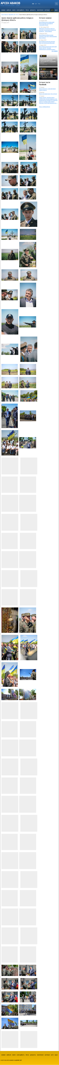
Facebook (42, 84)
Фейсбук (9, 10)
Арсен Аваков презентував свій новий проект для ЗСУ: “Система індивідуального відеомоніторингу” (48, 48)
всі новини (55, 51)
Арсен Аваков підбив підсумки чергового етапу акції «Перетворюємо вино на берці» (48, 36)
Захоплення (40, 10)
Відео (56, 10)
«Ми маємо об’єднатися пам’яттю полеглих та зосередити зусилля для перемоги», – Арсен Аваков (47, 30)
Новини (3, 10)
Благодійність (20, 10)
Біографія (47, 10)
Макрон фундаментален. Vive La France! (48, 93)
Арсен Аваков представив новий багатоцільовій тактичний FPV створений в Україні (46, 24)
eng (39, 3)
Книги (14, 10)
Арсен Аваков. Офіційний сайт (10, 4)
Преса (27, 10)
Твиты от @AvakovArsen (44, 106)
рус (36, 3)
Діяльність (33, 10)
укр (33, 3)
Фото (52, 10)
